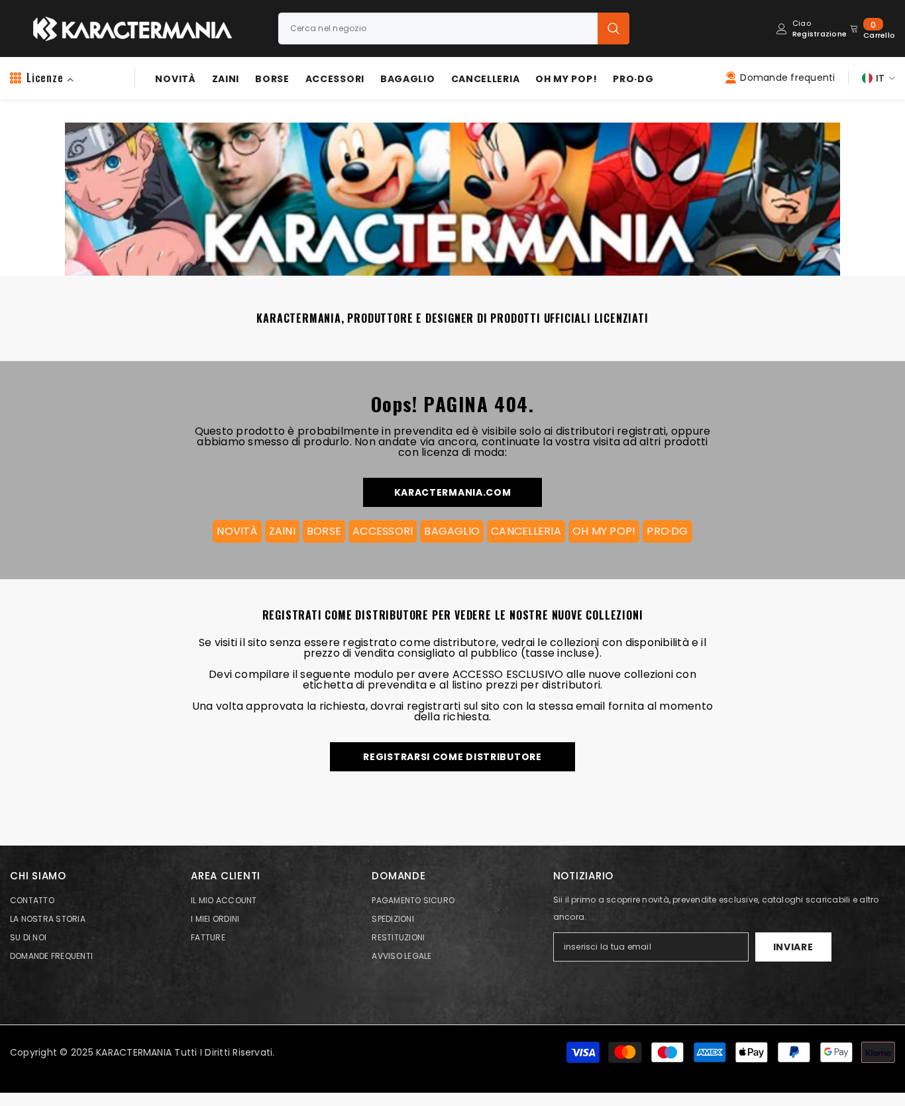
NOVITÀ (237, 531)
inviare (793, 947)
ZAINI (282, 531)
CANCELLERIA (526, 531)
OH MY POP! (603, 531)
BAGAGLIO (452, 531)
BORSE (324, 531)
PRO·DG (667, 531)
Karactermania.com (452, 492)
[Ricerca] (453, 28)
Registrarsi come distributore (452, 756)
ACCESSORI (382, 531)
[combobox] (438, 28)
